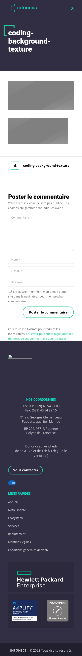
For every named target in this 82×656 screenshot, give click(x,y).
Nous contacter (25, 470)
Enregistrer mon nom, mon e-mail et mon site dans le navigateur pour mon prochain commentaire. (38, 296)
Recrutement (16, 534)
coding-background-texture (46, 166)
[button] (41, 577)
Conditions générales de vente (28, 550)
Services (13, 526)
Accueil (13, 502)
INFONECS (18, 650)
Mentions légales (19, 542)
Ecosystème (16, 518)
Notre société (17, 510)
